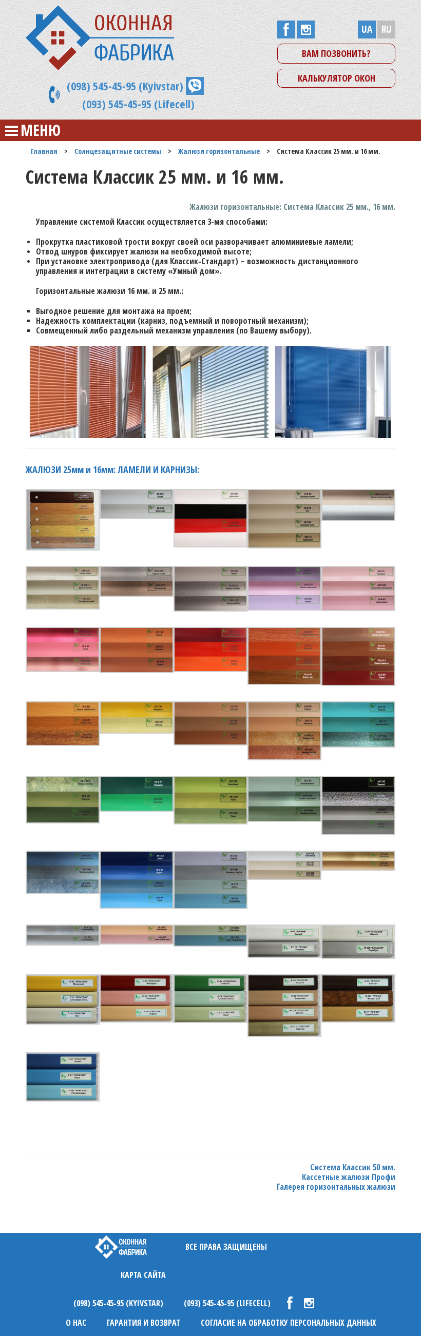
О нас (76, 1322)
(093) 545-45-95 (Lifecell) (138, 103)
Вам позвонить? (336, 53)
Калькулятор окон (336, 78)
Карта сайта (143, 1275)
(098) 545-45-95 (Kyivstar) (125, 85)
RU (386, 29)
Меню (41, 130)
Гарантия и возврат (143, 1322)
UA (366, 29)
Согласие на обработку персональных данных (288, 1322)
